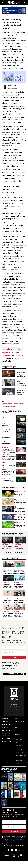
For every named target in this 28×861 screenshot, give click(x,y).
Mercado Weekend (20, 755)
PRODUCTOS (18, 718)
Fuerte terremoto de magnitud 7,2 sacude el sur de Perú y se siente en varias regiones (8, 451)
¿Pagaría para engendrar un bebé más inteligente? (19, 494)
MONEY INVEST (6, 724)
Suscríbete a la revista (12, 349)
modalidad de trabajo (9, 406)
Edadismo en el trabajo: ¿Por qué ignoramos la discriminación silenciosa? (19, 602)
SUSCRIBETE (14, 657)
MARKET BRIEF (6, 733)
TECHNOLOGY (6, 739)
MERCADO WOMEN (7, 730)
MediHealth (18, 737)
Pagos (14, 845)
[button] (6, 552)
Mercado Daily (19, 752)
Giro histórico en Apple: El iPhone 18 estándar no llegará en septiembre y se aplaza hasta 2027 (8, 466)
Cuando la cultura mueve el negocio (7, 547)
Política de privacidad (7, 845)
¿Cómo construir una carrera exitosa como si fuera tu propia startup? (8, 617)
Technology (18, 739)
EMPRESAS (5, 721)
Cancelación (5, 847)
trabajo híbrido (18, 403)
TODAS (4, 744)
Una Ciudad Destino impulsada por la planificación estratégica (9, 443)
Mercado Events (19, 745)
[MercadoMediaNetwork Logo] (14, 694)
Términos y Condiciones (9, 667)
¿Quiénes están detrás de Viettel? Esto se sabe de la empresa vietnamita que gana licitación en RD (8, 474)
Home (3, 16)
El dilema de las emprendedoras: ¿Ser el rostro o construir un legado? (19, 588)
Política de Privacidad (8, 668)
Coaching (9, 16)
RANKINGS (5, 718)
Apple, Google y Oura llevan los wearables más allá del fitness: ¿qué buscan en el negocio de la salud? (20, 503)
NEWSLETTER (18, 749)
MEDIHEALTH (5, 736)
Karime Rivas (12, 85)
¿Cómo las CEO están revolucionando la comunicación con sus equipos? (8, 573)
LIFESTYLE (5, 727)
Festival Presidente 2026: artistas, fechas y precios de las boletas (8, 480)
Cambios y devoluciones (13, 847)
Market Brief (18, 734)
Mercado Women (20, 758)
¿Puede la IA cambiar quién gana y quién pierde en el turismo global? (19, 526)
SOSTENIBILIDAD (6, 742)
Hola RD (17, 742)
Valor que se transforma (8, 418)
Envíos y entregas (20, 845)
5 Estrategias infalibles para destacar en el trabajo (7, 587)
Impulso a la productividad (6, 436)
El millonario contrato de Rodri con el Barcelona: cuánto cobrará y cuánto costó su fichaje (9, 459)
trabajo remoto (7, 403)
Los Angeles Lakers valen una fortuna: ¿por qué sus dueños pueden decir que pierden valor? (20, 511)
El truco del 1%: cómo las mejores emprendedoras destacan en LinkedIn (19, 573)
